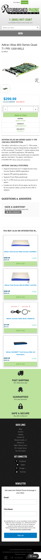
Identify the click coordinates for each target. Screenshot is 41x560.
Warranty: (20, 125)
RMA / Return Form (20, 445)
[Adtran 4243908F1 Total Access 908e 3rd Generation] (20, 343)
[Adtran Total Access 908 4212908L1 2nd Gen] (20, 276)
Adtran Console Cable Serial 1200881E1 (20, 318)
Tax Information (20, 451)
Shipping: (20, 119)
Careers (20, 432)
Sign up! (20, 535)
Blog (20, 429)
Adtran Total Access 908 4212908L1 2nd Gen (21, 285)
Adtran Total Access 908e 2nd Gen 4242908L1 (20, 252)
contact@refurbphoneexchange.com (20, 23)
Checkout (24, 2)
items (17, 2)
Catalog (20, 434)
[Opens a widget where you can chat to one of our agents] (33, 556)
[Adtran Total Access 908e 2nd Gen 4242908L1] (20, 243)
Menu (20, 33)
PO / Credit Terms (20, 448)
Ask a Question (14, 212)
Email (6, 497)
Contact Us (20, 437)
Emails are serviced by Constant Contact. (20, 529)
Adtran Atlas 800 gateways (21, 160)
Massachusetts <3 (21, 440)
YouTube (21, 472)
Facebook (21, 461)
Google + (21, 468)
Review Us (20, 443)
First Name (8, 509)
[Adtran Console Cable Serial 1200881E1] (20, 310)
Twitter (21, 465)
